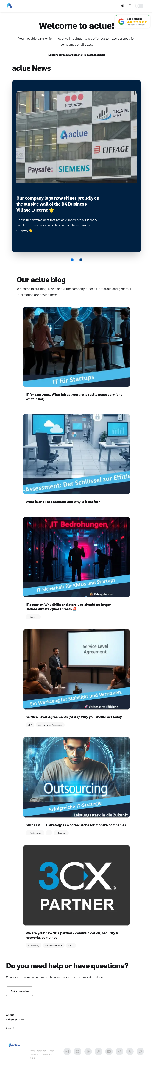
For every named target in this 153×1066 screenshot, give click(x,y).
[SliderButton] (72, 259)
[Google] (77, 1051)
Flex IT (10, 1028)
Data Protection (38, 1050)
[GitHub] (140, 1051)
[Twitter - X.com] (130, 1051)
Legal (51, 1050)
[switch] (139, 6)
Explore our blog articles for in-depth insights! (76, 54)
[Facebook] (119, 1051)
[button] (122, 6)
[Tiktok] (98, 1051)
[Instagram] (88, 1051)
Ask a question (19, 991)
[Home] (16, 6)
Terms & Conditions (40, 1054)
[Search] (130, 6)
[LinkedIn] (67, 1051)
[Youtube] (109, 1051)
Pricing (33, 1058)
